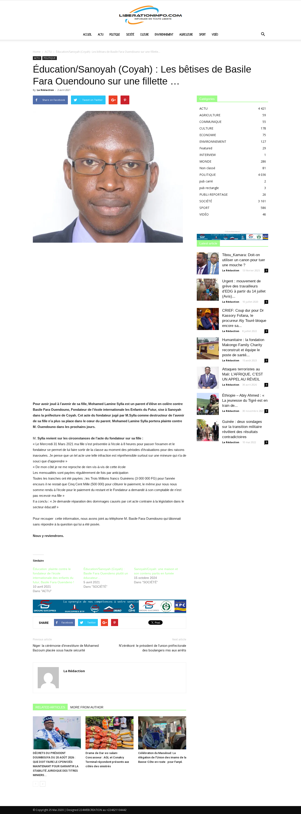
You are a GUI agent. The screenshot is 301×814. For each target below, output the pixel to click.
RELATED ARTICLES (50, 707)
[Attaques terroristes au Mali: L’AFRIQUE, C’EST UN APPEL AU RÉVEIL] (208, 378)
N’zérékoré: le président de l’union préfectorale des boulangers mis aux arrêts (152, 648)
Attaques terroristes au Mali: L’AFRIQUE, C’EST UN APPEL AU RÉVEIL (242, 374)
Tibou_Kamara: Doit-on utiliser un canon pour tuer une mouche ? (243, 260)
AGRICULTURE (186, 34)
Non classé (207, 168)
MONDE (205, 161)
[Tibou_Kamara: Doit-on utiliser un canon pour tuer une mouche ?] (208, 263)
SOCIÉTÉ (130, 34)
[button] (263, 35)
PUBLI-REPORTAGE (213, 194)
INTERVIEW (207, 155)
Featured (205, 148)
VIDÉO (215, 34)
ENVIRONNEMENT (164, 34)
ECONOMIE (207, 135)
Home (37, 52)
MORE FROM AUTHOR (86, 707)
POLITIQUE (115, 34)
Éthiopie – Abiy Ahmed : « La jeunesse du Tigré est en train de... (245, 400)
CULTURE (144, 34)
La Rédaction (45, 90)
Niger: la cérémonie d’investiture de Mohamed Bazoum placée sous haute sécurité (66, 648)
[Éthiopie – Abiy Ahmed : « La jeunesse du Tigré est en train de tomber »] (208, 404)
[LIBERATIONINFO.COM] (150, 15)
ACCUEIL (87, 34)
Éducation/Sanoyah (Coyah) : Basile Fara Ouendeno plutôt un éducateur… (106, 573)
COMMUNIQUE (210, 122)
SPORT (202, 34)
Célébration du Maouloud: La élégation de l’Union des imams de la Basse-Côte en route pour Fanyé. (162, 757)
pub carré (206, 181)
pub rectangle (209, 188)
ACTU (100, 34)
